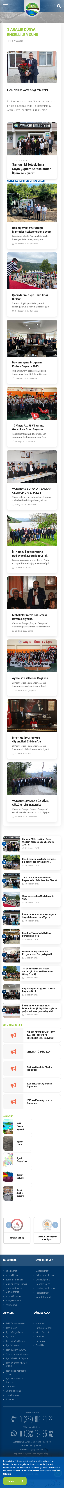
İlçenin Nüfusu (12, 1336)
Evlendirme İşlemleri (45, 1275)
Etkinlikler (40, 1345)
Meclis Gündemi (13, 1296)
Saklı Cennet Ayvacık (15, 1323)
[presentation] (9, 1225)
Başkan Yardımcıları (15, 1279)
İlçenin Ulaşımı (12, 1345)
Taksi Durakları (13, 1395)
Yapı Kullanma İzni (44, 1297)
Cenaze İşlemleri (43, 1279)
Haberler (40, 1323)
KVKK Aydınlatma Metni (33, 1470)
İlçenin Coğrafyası (14, 1332)
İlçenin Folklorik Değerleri (17, 1358)
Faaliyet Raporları (14, 1300)
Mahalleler (10, 1386)
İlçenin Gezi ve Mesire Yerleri (16, 1372)
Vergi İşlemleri (42, 1271)
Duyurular (40, 1341)
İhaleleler (40, 1336)
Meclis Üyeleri (12, 1275)
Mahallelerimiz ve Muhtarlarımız (14, 1290)
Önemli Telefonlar (14, 1391)
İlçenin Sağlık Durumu (16, 1341)
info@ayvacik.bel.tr (32, 1449)
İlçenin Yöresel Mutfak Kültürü (16, 1365)
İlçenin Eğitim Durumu (16, 1350)
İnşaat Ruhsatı (42, 1293)
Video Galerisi (42, 1332)
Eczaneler (10, 1399)
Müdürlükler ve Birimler (16, 1284)
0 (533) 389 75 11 (32, 1446)
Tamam (11, 1481)
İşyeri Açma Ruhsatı (45, 1288)
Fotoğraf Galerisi (44, 1328)
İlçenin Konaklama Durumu (14, 1380)
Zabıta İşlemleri (43, 1284)
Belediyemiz (11, 1271)
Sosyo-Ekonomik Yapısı (17, 1354)
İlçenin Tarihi (11, 1328)
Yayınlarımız (11, 1305)
